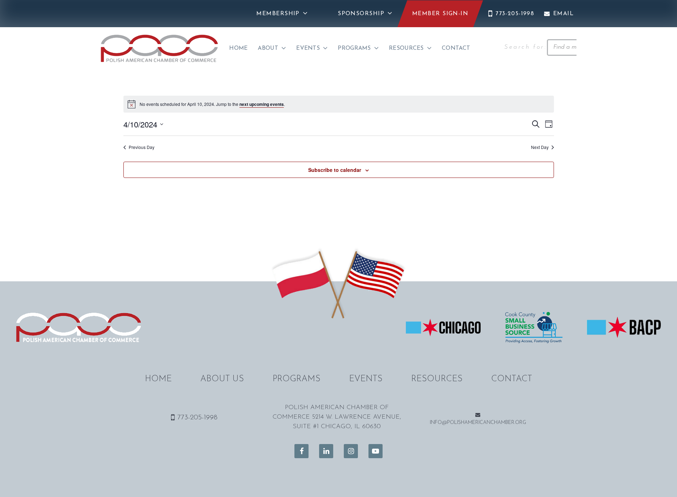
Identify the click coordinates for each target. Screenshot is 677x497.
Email (563, 14)
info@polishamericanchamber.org (478, 422)
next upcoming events (261, 104)
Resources (406, 48)
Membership (277, 14)
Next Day (540, 147)
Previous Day (141, 147)
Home (238, 48)
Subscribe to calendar (334, 169)
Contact (456, 48)
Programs (354, 48)
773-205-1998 (514, 14)
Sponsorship (361, 14)
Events (308, 48)
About (268, 48)
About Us (222, 379)
